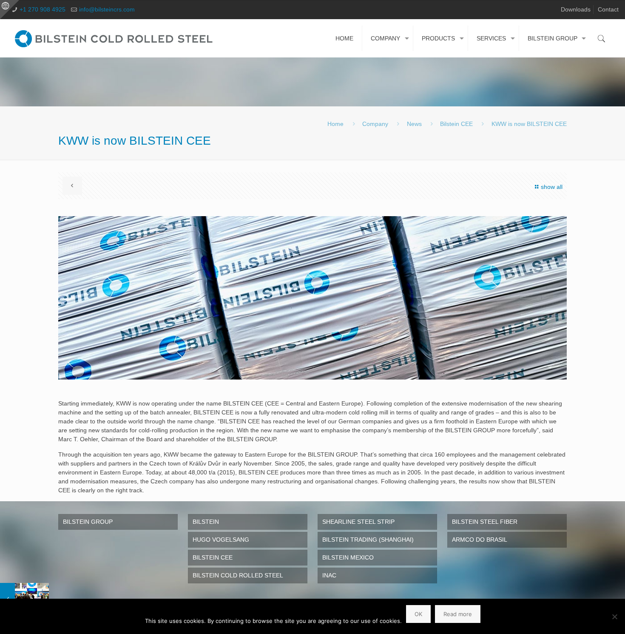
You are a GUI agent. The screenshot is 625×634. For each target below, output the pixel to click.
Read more (457, 614)
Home (335, 123)
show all (551, 186)
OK (418, 614)
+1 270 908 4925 (42, 9)
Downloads (576, 9)
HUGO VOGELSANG (221, 539)
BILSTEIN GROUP (88, 521)
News (414, 123)
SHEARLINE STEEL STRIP (358, 521)
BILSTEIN (206, 521)
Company (375, 123)
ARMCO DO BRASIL (479, 539)
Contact (608, 9)
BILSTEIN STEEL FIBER (484, 521)
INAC (329, 575)
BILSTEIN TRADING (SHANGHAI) (368, 539)
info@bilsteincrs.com (107, 9)
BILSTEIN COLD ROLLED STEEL (238, 575)
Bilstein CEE (456, 123)
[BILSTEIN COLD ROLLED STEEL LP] (115, 38)
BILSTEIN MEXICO (348, 557)
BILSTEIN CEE (213, 557)
